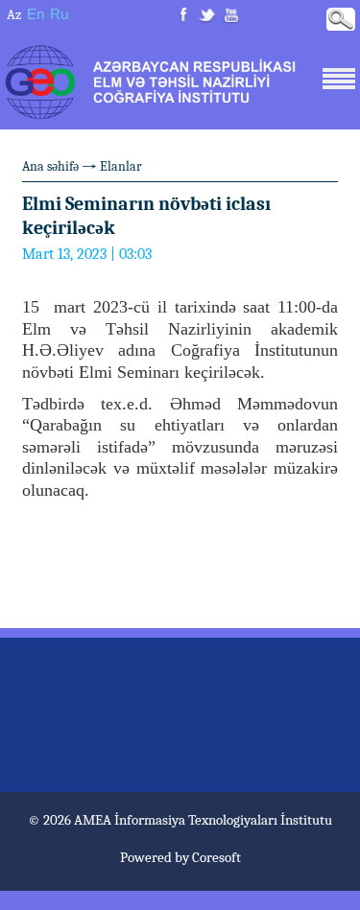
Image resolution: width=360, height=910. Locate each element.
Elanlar (121, 166)
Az (14, 14)
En (35, 14)
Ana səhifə (50, 166)
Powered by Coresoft (180, 857)
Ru (59, 14)
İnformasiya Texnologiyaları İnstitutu (223, 819)
